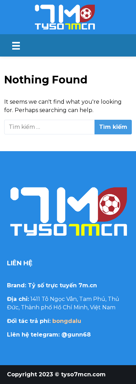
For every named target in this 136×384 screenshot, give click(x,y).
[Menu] (16, 45)
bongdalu (66, 321)
